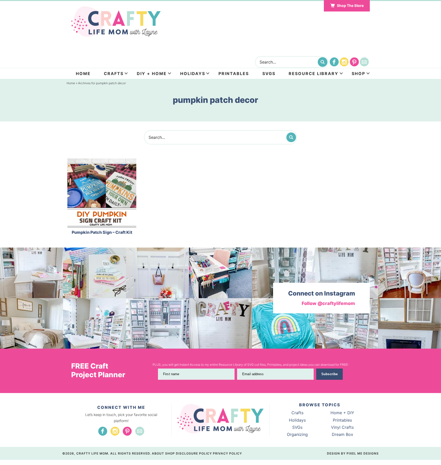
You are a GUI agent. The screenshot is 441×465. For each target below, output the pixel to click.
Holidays (192, 73)
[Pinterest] (354, 61)
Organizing (297, 434)
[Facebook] (334, 61)
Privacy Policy (227, 453)
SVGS (268, 73)
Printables (233, 73)
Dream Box (342, 434)
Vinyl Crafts (342, 427)
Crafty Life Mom (116, 21)
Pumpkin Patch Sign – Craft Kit (102, 232)
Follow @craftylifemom (328, 303)
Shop (358, 73)
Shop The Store (350, 5)
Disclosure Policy (194, 453)
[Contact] (364, 61)
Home (83, 73)
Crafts (114, 73)
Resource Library (313, 73)
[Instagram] (344, 61)
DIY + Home (152, 73)
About (158, 453)
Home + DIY (342, 412)
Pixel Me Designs (363, 453)
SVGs (297, 427)
